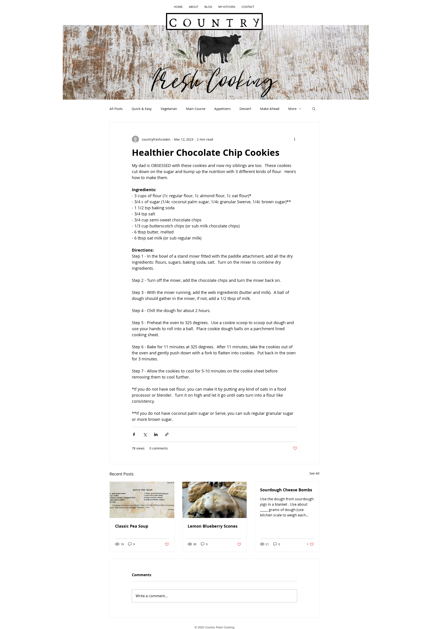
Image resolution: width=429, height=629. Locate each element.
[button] (314, 108)
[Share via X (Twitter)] (145, 434)
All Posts (116, 108)
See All (314, 473)
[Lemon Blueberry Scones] (214, 500)
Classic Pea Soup (131, 526)
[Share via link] (167, 434)
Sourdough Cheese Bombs (286, 490)
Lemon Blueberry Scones (213, 526)
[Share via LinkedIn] (156, 434)
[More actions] (294, 139)
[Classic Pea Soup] (142, 500)
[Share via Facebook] (134, 434)
